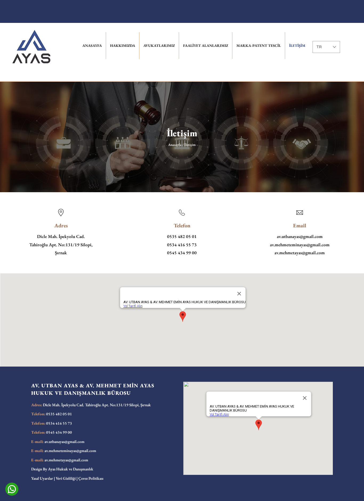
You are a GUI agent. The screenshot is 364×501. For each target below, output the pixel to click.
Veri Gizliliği (66, 478)
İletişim (182, 133)
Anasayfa (175, 144)
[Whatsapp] (11, 489)
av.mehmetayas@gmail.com (299, 253)
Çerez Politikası (90, 478)
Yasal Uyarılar (42, 478)
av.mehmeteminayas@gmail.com (300, 245)
